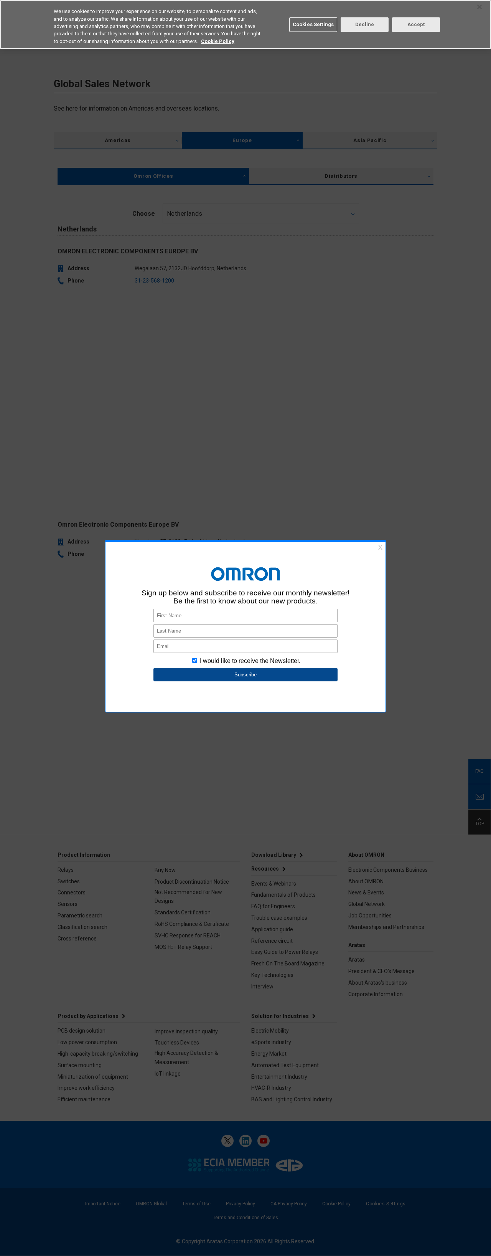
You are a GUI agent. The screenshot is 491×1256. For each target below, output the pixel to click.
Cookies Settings (313, 24)
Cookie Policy (217, 41)
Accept (416, 24)
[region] (245, 24)
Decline (364, 24)
